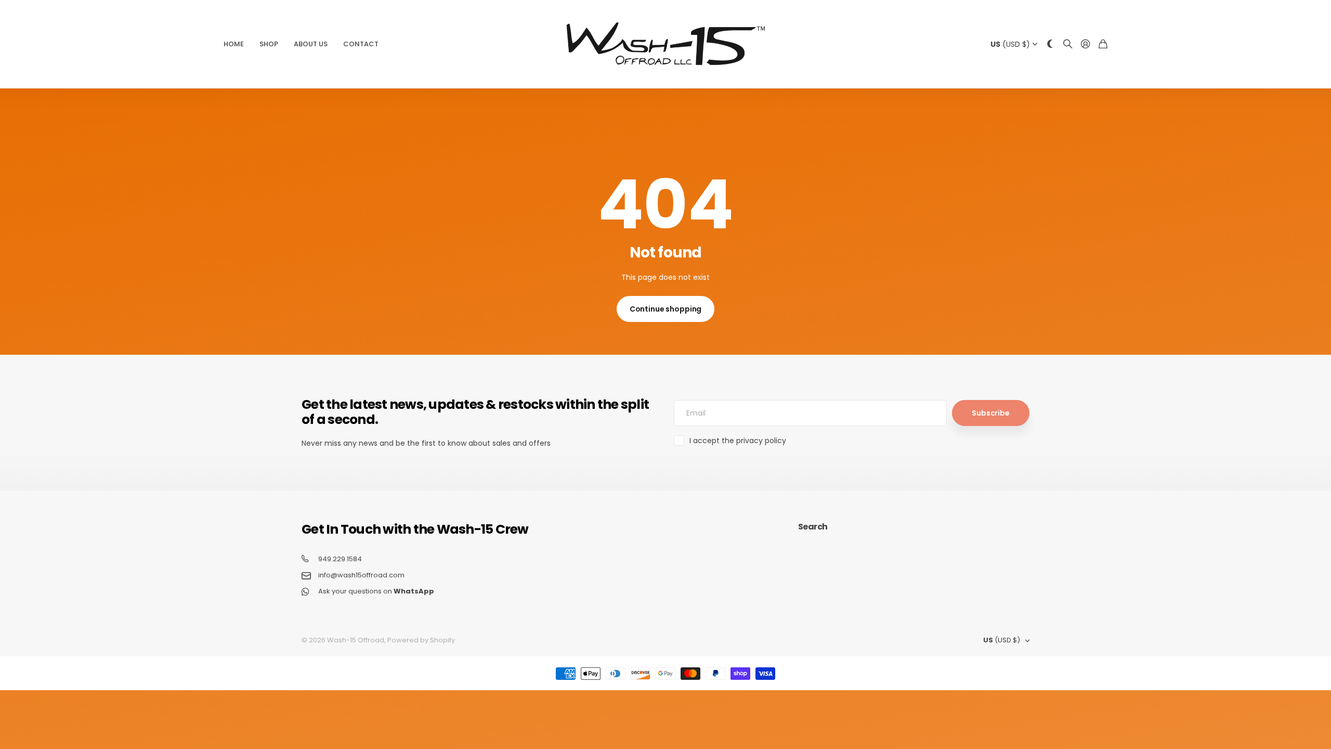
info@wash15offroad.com (361, 575)
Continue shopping (666, 309)
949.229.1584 (340, 559)
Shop (268, 44)
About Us (311, 44)
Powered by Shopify (421, 640)
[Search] (1068, 44)
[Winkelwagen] (1103, 44)
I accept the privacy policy (737, 440)
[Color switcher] (1050, 44)
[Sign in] (1085, 44)
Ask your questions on (376, 591)
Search (813, 527)
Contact (361, 44)
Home (234, 44)
